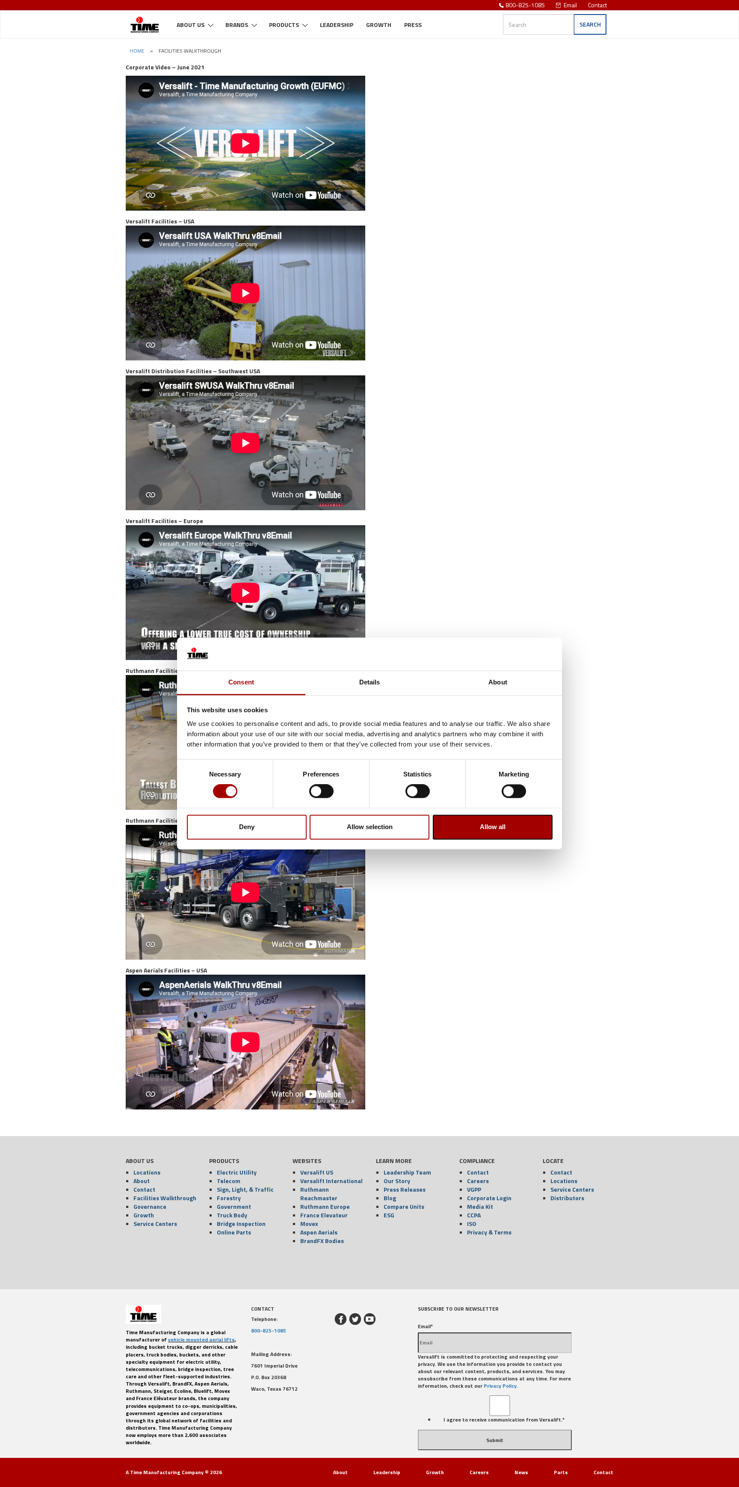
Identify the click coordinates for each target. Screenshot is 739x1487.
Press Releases (405, 1189)
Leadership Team (407, 1172)
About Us (190, 24)
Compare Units (404, 1206)
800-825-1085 (525, 4)
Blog (390, 1197)
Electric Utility (237, 1172)
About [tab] (497, 682)
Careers (478, 1180)
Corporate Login (489, 1197)
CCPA (474, 1214)
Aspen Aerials (318, 1232)
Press (413, 24)
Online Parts (234, 1232)
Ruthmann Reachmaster (318, 1193)
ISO (471, 1223)
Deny (246, 826)
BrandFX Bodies (322, 1240)
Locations (146, 1172)
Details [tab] (369, 682)
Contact (597, 4)
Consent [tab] (241, 682)
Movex (309, 1223)
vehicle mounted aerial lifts (201, 1339)
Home (137, 51)
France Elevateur (324, 1214)
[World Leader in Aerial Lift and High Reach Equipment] (144, 21)
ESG (389, 1214)
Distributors (567, 1197)
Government (234, 1206)
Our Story (397, 1180)
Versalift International (331, 1180)
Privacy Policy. (501, 1386)
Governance (149, 1206)
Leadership (336, 24)
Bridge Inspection (241, 1223)
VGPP (474, 1189)
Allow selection (370, 826)
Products (284, 24)
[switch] (321, 791)
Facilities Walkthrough (164, 1197)
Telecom (228, 1180)
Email (570, 4)
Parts (561, 1472)
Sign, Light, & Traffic (245, 1189)
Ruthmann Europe (325, 1206)
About (141, 1180)
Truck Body (232, 1214)
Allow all (492, 826)
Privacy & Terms (489, 1232)
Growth (378, 24)
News (521, 1472)
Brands (236, 24)
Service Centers (155, 1223)
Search (590, 24)
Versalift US (316, 1172)
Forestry (229, 1197)
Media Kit (480, 1206)
